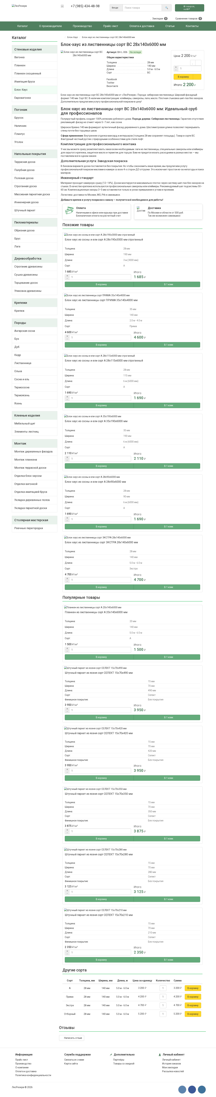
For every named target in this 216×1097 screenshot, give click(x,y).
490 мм (152, 690)
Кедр (17, 355)
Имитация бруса (24, 81)
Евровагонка (22, 97)
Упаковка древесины (28, 290)
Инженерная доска (26, 202)
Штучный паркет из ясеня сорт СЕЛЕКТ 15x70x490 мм (99, 672)
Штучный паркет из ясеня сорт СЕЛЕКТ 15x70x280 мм (99, 854)
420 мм (152, 751)
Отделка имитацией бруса (30, 491)
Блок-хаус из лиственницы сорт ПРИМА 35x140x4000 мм (101, 300)
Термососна (21, 387)
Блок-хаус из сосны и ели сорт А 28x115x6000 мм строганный (104, 360)
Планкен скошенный (27, 73)
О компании (22, 1067)
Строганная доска (25, 186)
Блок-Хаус (21, 89)
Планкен (19, 65)
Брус (17, 238)
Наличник (20, 125)
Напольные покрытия (30, 154)
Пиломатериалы (26, 222)
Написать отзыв (72, 1038)
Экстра (134, 568)
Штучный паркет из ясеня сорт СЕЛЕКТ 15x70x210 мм (99, 915)
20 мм (133, 621)
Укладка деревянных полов (32, 500)
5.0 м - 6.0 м (153, 69)
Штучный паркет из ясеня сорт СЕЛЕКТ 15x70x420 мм (99, 733)
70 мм (151, 686)
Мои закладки (170, 1067)
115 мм (127, 375)
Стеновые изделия (28, 49)
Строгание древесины (28, 266)
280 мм (152, 872)
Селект (152, 695)
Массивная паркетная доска (32, 194)
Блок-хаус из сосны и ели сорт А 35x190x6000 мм (96, 421)
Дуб (16, 347)
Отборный (69, 1014)
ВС (148, 72)
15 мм (151, 681)
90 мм (126, 496)
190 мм (127, 254)
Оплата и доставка (25, 1071)
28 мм (150, 62)
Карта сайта (71, 1063)
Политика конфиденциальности (33, 1075)
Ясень (18, 403)
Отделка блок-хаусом (28, 475)
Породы (20, 323)
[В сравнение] (198, 63)
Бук (16, 338)
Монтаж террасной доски (30, 467)
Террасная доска (24, 162)
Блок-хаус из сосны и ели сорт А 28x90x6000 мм (95, 481)
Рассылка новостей (173, 1071)
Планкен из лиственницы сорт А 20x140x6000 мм (96, 612)
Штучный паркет (24, 210)
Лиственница (22, 363)
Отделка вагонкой (25, 484)
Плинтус (19, 134)
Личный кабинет (171, 1059)
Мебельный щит (24, 423)
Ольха (18, 371)
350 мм (152, 811)
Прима (133, 326)
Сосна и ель (21, 379)
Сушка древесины (26, 274)
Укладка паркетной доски (30, 508)
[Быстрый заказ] (197, 77)
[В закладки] (192, 63)
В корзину (183, 76)
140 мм (151, 65)
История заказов (171, 1063)
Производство (23, 1063)
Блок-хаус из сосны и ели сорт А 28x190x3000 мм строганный (104, 239)
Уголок (18, 142)
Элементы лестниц (26, 431)
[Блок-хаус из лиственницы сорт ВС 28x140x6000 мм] (82, 53)
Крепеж (19, 310)
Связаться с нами (74, 1059)
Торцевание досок (26, 282)
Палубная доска (24, 170)
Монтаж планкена (25, 459)
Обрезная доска (24, 230)
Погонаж (20, 109)
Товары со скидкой (123, 1063)
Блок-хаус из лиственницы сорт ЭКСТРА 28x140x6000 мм (101, 542)
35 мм (133, 309)
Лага (17, 246)
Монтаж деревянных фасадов (33, 451)
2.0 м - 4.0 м (136, 320)
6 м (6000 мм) (130, 381)
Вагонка (19, 57)
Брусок (18, 117)
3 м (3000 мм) (130, 260)
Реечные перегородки (28, 528)
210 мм (152, 932)
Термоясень (22, 395)
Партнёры (118, 1059)
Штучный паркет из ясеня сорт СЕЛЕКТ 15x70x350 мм (99, 793)
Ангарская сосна (24, 330)
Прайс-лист (21, 1059)
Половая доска (23, 178)
